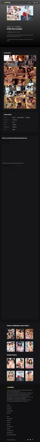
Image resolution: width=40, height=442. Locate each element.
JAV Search (9, 422)
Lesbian (13, 129)
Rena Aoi (13, 117)
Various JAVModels (20, 117)
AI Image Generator (10, 430)
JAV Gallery (9, 420)
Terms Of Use (9, 406)
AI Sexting (8, 428)
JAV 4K (8, 416)
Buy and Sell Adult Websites (11, 434)
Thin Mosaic (14, 119)
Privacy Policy (9, 408)
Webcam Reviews (10, 432)
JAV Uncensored (9, 418)
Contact (8, 404)
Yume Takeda (27, 117)
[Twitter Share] (27, 439)
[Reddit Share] (32, 439)
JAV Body (8, 424)
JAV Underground (10, 426)
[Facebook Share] (30, 439)
